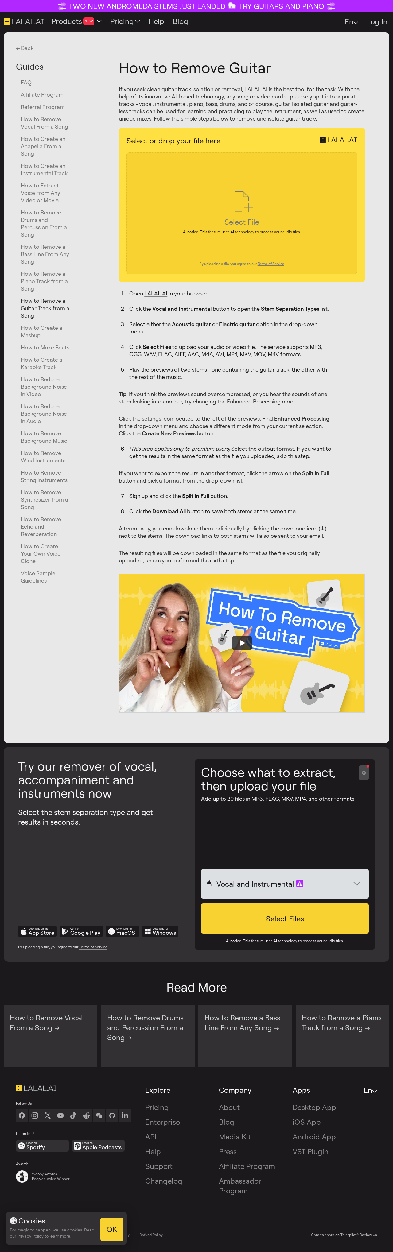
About (229, 1107)
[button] (285, 918)
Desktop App (314, 1107)
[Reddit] (86, 1115)
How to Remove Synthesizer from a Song (44, 499)
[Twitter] (47, 1115)
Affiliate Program (42, 94)
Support (159, 1166)
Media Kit (235, 1136)
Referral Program (43, 106)
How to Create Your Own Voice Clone (40, 553)
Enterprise (162, 1122)
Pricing (157, 1107)
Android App (314, 1136)
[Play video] (242, 643)
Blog (226, 1122)
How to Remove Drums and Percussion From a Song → (145, 1027)
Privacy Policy (30, 1236)
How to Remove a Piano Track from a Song (44, 281)
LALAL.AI (255, 89)
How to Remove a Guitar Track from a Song (45, 308)
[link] (99, 1115)
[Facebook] (22, 1115)
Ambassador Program (240, 1185)
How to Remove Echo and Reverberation (41, 526)
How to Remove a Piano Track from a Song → (341, 1022)
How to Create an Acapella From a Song (43, 146)
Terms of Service (93, 947)
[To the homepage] (73, 1088)
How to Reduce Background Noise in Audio (44, 413)
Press (228, 1151)
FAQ (26, 82)
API (150, 1136)
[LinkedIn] (125, 1115)
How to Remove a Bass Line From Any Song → (242, 1022)
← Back (24, 47)
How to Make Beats (45, 347)
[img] (211, 884)
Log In (377, 21)
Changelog (163, 1180)
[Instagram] (35, 1115)
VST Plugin (311, 1151)
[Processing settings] (364, 772)
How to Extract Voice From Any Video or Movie (40, 192)
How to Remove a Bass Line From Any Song (45, 254)
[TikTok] (73, 1115)
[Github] (112, 1115)
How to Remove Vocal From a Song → (46, 1022)
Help (153, 1151)
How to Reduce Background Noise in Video (44, 386)
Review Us (368, 1234)
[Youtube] (60, 1115)
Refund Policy (151, 1234)
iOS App (307, 1122)
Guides (30, 66)
